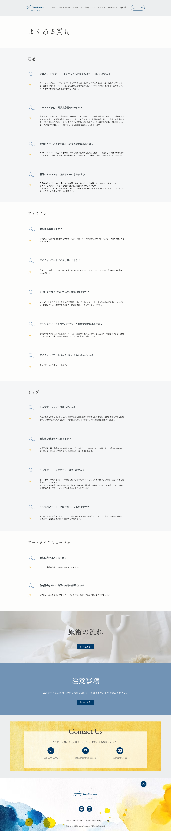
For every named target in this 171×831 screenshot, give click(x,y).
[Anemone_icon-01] (119, 750)
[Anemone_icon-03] (89, 809)
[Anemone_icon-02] (85, 750)
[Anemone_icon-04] (50, 750)
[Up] (143, 784)
